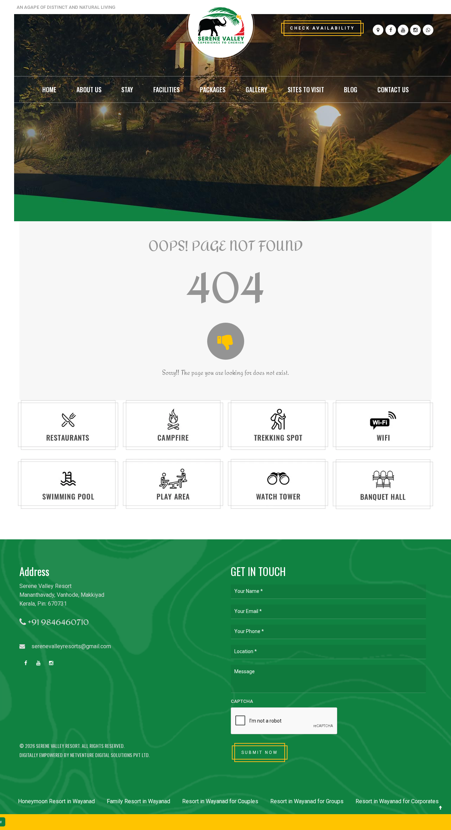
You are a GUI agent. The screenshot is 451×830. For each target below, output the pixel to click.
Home (49, 89)
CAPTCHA (242, 701)
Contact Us (393, 89)
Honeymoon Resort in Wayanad (56, 801)
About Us (88, 89)
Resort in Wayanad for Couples (220, 801)
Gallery (256, 89)
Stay (127, 89)
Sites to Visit (306, 89)
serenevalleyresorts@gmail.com (70, 646)
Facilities (166, 89)
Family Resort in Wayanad (138, 801)
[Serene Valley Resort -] (220, 27)
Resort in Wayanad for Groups (307, 801)
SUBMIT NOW (259, 752)
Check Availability (322, 28)
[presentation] (284, 721)
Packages (213, 89)
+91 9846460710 (57, 622)
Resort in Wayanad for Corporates (397, 801)
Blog (350, 89)
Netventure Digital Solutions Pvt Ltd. (110, 754)
